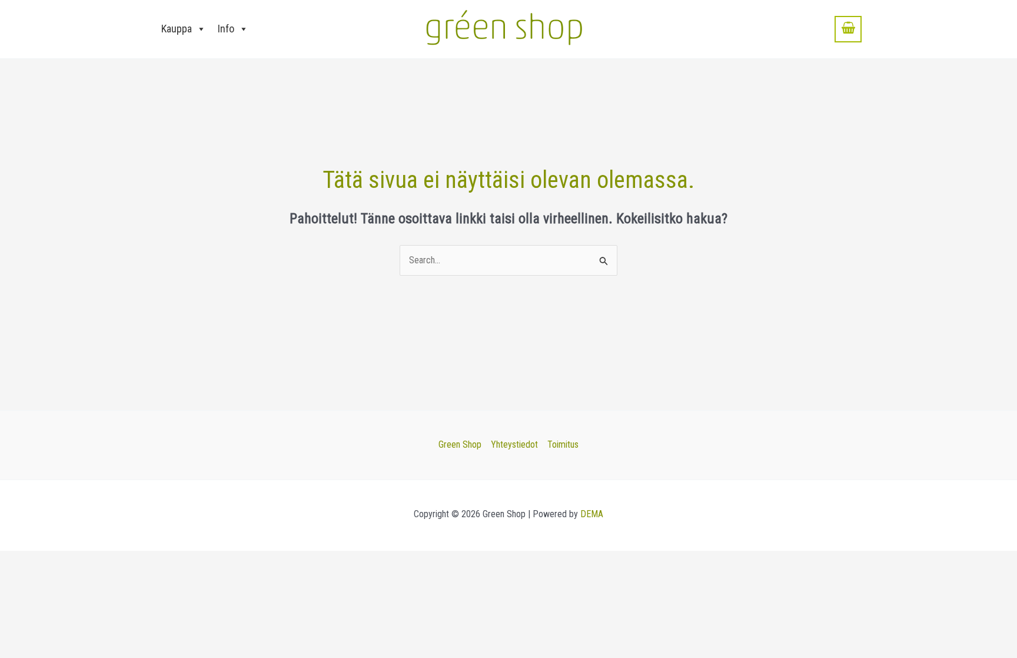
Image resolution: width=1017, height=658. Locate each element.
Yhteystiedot (514, 444)
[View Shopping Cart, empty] (848, 29)
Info (226, 28)
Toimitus (563, 444)
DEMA (591, 514)
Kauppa (176, 28)
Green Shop (459, 444)
